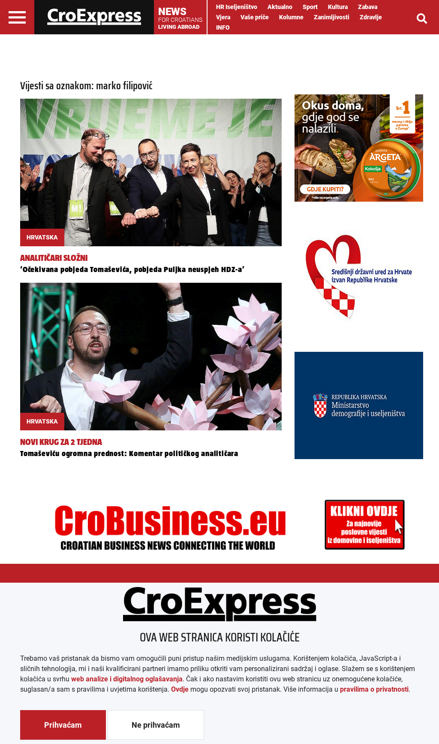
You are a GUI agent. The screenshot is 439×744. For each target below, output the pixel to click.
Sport (310, 6)
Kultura (338, 6)
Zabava (367, 6)
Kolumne (291, 17)
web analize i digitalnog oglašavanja (127, 679)
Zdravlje (371, 17)
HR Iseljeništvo (236, 6)
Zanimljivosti (331, 17)
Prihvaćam (63, 724)
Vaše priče (255, 17)
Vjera (223, 17)
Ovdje (180, 689)
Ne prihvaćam (156, 724)
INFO (223, 27)
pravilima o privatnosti (374, 689)
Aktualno (280, 6)
